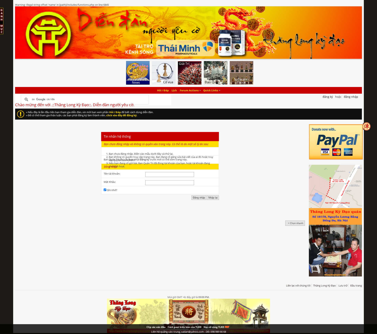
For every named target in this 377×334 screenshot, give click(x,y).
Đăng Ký (328, 97)
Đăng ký (144, 159)
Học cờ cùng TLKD (214, 327)
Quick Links (210, 90)
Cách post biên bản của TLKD (184, 327)
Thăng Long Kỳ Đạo (324, 285)
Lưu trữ (343, 285)
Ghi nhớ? (111, 190)
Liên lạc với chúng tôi (298, 285)
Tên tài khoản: (112, 173)
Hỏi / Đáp (163, 90)
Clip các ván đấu (156, 327)
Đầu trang (356, 285)
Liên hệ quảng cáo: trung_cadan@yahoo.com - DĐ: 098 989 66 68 (188, 331)
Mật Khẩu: (110, 181)
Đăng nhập (351, 97)
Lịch (174, 90)
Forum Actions (189, 90)
